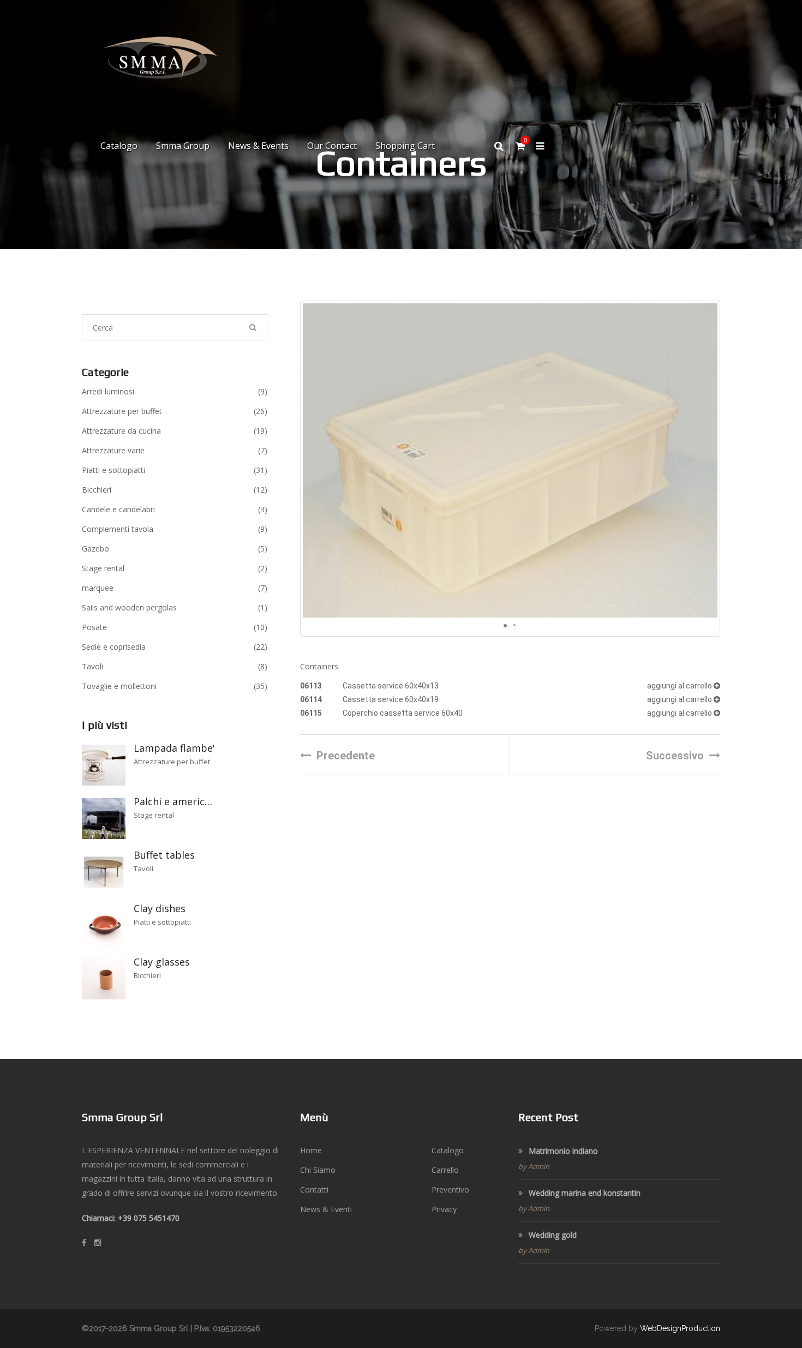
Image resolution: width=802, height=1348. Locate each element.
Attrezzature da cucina (174, 431)
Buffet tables (164, 854)
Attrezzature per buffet (174, 411)
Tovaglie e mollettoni (174, 686)
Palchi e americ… (173, 801)
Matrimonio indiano (562, 1151)
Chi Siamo (318, 1170)
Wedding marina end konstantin (583, 1193)
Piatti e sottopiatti (174, 470)
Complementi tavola (174, 529)
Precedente (345, 755)
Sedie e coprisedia (174, 647)
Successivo (675, 755)
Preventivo (450, 1189)
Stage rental (174, 568)
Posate (174, 627)
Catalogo (118, 146)
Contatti (314, 1189)
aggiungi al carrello (680, 685)
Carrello (445, 1170)
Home (311, 1150)
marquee (174, 588)
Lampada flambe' (174, 747)
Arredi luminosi (174, 391)
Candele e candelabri (174, 509)
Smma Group (183, 146)
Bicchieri (174, 489)
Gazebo (174, 548)
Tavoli (174, 666)
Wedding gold (551, 1235)
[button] (707, 460)
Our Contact (332, 146)
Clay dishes (159, 908)
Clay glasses (162, 961)
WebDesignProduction (680, 1328)
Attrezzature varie (174, 450)
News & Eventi (326, 1209)
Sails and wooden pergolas (174, 607)
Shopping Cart (405, 146)
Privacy (444, 1209)
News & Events (258, 146)
